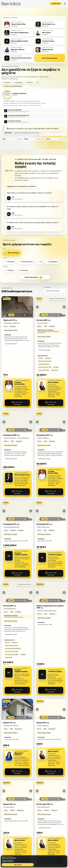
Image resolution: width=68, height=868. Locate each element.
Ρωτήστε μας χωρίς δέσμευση (13, 86)
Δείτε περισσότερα (20, 485)
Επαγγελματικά (27, 261)
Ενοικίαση (24, 270)
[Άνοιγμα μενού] (65, 4)
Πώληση (10, 270)
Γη (40, 261)
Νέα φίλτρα (17, 864)
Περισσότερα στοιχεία (10, 330)
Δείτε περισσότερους (49, 58)
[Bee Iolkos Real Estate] (11, 3)
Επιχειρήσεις (53, 261)
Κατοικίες (10, 261)
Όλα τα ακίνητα (13, 253)
